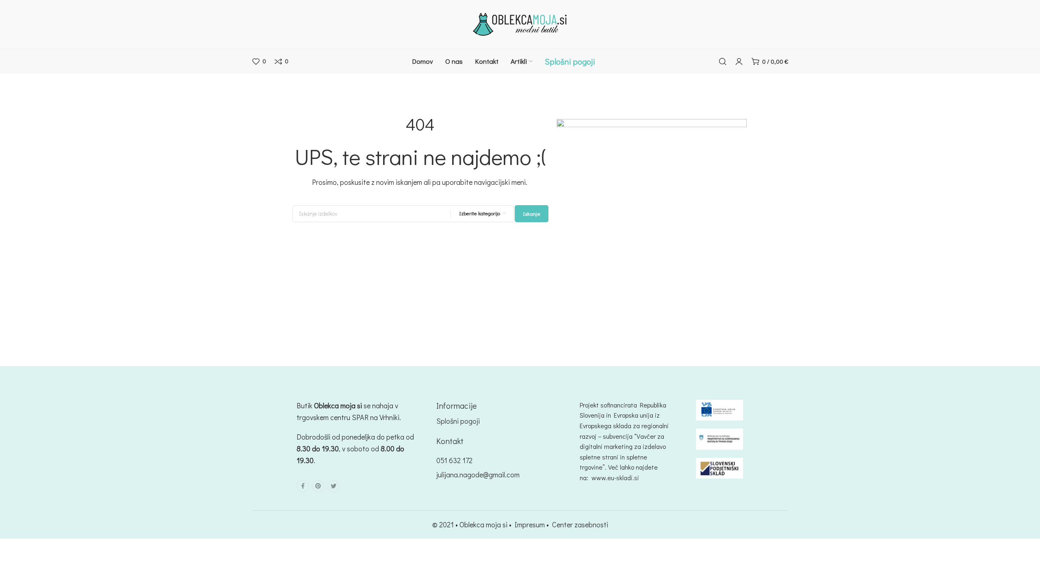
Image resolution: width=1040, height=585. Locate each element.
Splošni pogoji (458, 421)
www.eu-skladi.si (615, 477)
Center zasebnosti (580, 524)
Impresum (530, 524)
